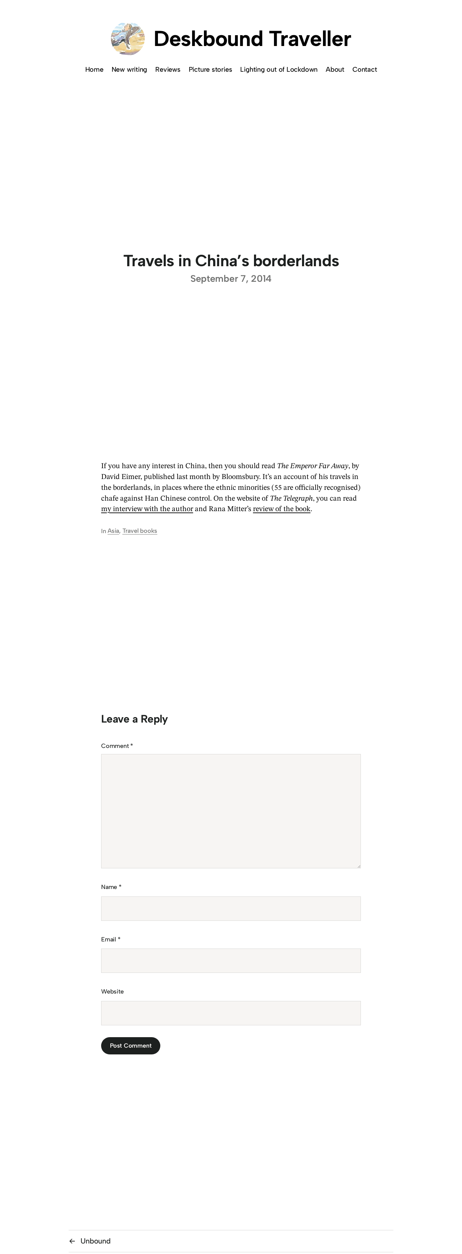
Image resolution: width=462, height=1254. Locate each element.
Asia (113, 530)
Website (112, 991)
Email (110, 939)
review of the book (281, 509)
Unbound (95, 1241)
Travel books (139, 530)
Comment (117, 746)
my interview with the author (147, 509)
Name (111, 887)
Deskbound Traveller (252, 38)
